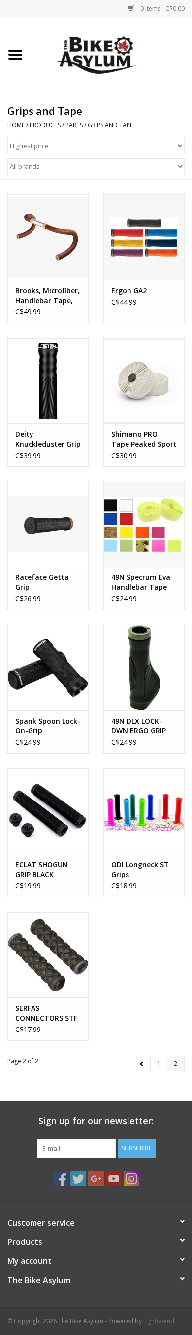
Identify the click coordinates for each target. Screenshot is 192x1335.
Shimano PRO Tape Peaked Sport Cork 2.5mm (144, 439)
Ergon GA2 (129, 290)
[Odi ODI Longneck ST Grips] (144, 811)
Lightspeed (158, 1321)
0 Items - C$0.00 (162, 8)
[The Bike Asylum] (111, 54)
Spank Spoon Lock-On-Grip (47, 725)
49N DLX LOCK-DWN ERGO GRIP (138, 725)
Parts (74, 125)
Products (45, 125)
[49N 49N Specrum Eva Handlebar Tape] (144, 524)
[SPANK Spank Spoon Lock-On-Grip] (48, 667)
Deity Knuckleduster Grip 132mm (48, 439)
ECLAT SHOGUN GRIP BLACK (41, 869)
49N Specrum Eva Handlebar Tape (140, 582)
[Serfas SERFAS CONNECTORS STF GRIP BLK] (48, 954)
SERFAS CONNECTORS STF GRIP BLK (46, 1013)
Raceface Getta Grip (42, 582)
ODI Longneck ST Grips (140, 869)
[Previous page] (141, 1063)
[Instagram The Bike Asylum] (131, 1178)
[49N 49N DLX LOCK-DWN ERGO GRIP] (144, 667)
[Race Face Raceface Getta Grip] (48, 524)
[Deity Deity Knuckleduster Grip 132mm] (48, 380)
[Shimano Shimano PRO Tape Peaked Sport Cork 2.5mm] (144, 380)
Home (16, 125)
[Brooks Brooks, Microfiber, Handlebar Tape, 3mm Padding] (48, 237)
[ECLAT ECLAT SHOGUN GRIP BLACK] (48, 811)
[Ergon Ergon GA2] (144, 237)
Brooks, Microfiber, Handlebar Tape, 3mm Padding (47, 295)
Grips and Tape (110, 125)
